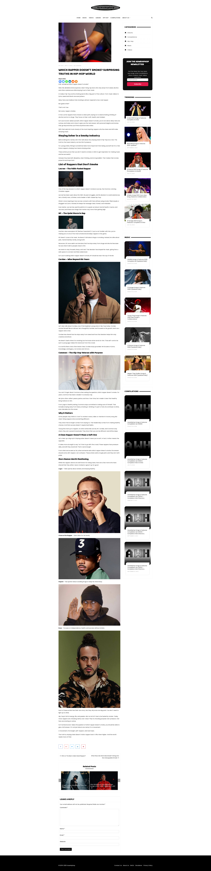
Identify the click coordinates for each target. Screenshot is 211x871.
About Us (125, 18)
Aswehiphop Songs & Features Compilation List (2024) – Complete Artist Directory (137, 496)
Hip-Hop (105, 18)
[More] (76, 81)
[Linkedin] (69, 81)
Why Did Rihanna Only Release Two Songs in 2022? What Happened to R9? (74, 785)
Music (85, 18)
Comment (64, 807)
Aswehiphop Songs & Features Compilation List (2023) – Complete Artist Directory (137, 532)
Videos (91, 18)
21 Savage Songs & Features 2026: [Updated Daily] (136, 288)
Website (62, 841)
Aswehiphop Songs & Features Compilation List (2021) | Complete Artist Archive (137, 461)
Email (62, 835)
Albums (98, 18)
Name (62, 829)
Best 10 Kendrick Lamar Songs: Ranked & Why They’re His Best (103, 786)
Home (79, 18)
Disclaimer (138, 865)
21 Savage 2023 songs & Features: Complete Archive (136, 221)
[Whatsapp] (66, 81)
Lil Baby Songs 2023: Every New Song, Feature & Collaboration (137, 196)
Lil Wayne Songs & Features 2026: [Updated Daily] (136, 346)
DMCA (132, 865)
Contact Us (118, 865)
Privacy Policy (147, 865)
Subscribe (137, 84)
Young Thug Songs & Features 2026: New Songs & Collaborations (137, 317)
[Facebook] (60, 81)
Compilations (115, 18)
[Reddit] (73, 81)
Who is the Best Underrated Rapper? (74, 756)
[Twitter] (63, 81)
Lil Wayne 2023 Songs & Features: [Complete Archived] (137, 170)
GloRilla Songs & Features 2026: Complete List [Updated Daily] (137, 260)
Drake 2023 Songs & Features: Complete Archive (136, 119)
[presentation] (60, 780)
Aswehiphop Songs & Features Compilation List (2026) (137, 423)
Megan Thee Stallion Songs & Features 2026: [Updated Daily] (137, 374)
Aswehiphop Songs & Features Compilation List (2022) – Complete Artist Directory (137, 567)
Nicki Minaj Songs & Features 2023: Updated (136, 144)
